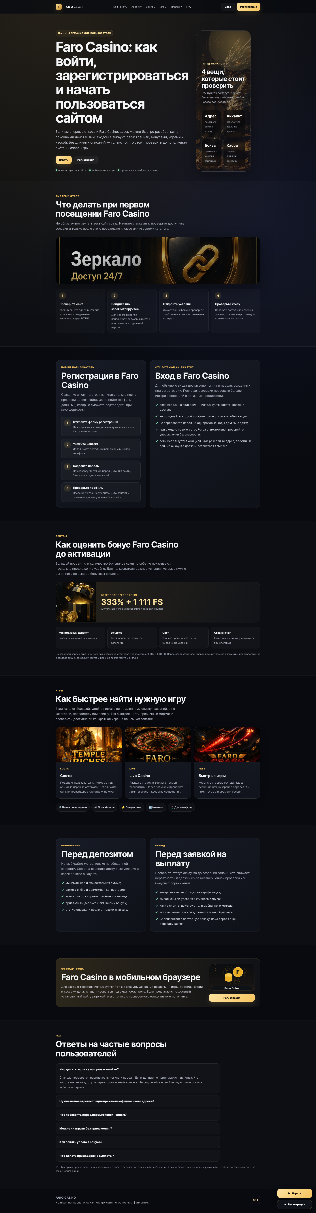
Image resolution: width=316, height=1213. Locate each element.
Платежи (176, 6)
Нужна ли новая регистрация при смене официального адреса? (106, 1101)
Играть (63, 159)
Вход (228, 6)
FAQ (188, 6)
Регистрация (248, 6)
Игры (163, 6)
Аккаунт (136, 6)
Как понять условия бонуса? (80, 1142)
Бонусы (150, 6)
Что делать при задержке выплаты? (86, 1156)
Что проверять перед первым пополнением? (93, 1114)
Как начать (120, 6)
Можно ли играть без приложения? (85, 1128)
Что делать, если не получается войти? (89, 1069)
